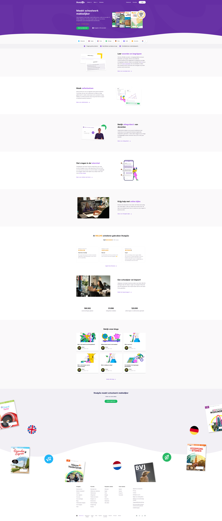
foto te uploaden (126, 63)
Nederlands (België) (87, 516)
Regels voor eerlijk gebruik (138, 496)
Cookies (134, 492)
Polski (96, 515)
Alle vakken (107, 502)
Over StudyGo (79, 504)
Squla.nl (120, 489)
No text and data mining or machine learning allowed (138, 505)
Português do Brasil (105, 516)
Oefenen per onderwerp (95, 491)
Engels (106, 491)
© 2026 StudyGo (136, 507)
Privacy (134, 490)
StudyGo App (93, 504)
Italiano (119, 515)
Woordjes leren (93, 489)
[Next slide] (145, 41)
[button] (83, 496)
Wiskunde (106, 489)
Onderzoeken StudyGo (80, 502)
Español (100, 515)
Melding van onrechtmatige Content (138, 499)
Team (77, 506)
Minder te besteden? (80, 491)
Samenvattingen (93, 502)
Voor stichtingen (79, 498)
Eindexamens (93, 500)
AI (141, 62)
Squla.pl (120, 491)
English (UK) (92, 516)
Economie (107, 498)
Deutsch (110, 515)
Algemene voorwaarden (137, 488)
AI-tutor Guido (82, 173)
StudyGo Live (93, 498)
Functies (92, 506)
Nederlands (107, 500)
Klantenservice (79, 489)
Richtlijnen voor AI (136, 494)
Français (115, 515)
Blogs (77, 500)
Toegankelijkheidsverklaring (138, 502)
